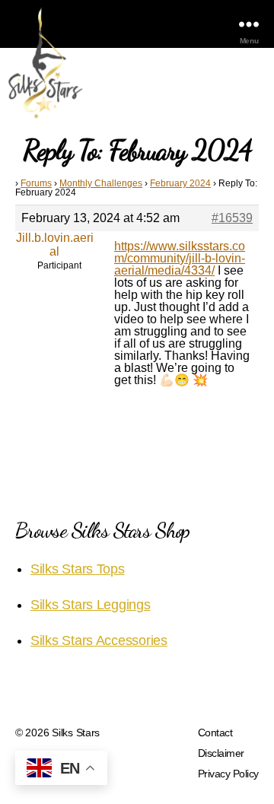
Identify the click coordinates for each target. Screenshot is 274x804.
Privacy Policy (228, 773)
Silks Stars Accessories (98, 640)
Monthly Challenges (100, 183)
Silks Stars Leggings (90, 604)
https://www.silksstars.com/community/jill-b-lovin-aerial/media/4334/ (179, 258)
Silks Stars (76, 732)
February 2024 (180, 183)
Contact (215, 732)
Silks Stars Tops (77, 569)
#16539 (232, 217)
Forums (36, 183)
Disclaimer (221, 753)
